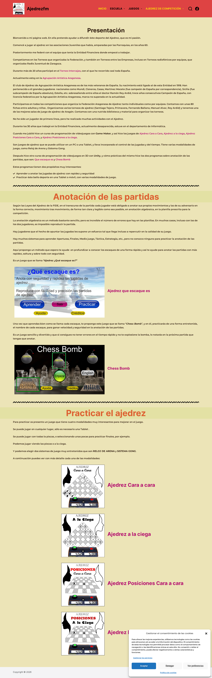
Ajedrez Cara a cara (131, 485)
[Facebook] (197, 9)
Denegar (170, 666)
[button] (206, 633)
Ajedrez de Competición (163, 8)
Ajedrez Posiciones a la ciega (60, 137)
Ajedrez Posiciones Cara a (145, 583)
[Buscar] (190, 9)
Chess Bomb (63, 159)
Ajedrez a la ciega (174, 133)
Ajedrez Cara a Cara (151, 133)
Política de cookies (168, 673)
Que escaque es (44, 159)
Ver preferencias (195, 666)
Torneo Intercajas (70, 70)
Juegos (133, 8)
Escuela (116, 8)
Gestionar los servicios (142, 658)
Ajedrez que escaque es (128, 291)
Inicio (102, 8)
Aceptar (144, 666)
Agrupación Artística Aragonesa (61, 78)
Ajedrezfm (38, 8)
